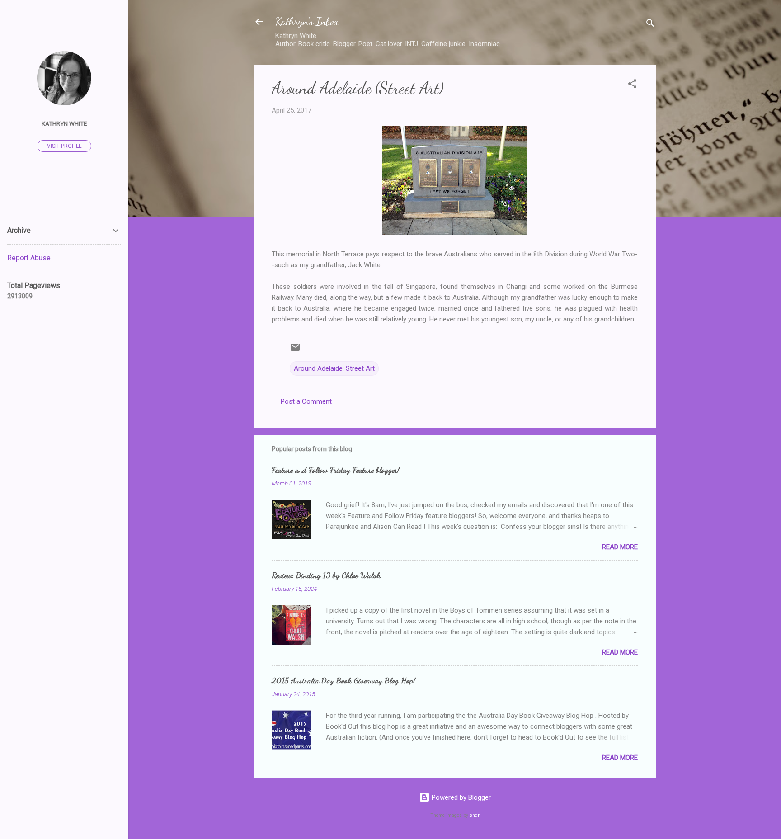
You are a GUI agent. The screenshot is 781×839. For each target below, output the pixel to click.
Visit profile (64, 146)
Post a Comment (306, 401)
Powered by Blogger (460, 797)
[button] (632, 85)
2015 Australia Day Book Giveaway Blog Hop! (343, 680)
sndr (475, 815)
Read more (620, 547)
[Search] (650, 24)
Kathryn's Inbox (307, 21)
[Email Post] (295, 350)
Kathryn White (64, 123)
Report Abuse (29, 258)
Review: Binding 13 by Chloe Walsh (326, 575)
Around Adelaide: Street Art (334, 368)
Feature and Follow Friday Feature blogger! (336, 470)
